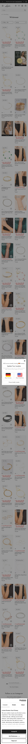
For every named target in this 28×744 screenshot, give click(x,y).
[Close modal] (24, 361)
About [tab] (23, 705)
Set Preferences (13, 736)
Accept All (14, 731)
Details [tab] (14, 705)
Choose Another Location (14, 382)
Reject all (14, 740)
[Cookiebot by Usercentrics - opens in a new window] (19, 701)
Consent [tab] (5, 705)
